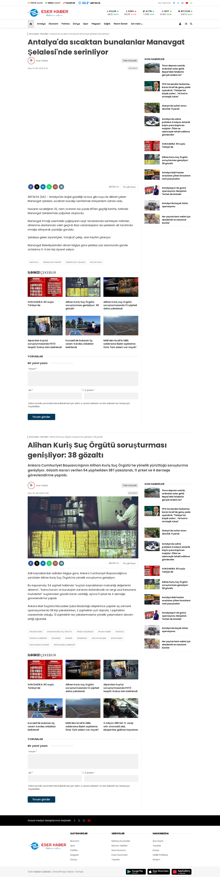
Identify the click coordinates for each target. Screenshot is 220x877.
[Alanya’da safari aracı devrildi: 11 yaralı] (152, 112)
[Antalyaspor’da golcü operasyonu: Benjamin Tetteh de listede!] (152, 194)
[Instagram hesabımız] (182, 2)
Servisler (136, 23)
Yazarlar (157, 845)
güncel (120, 631)
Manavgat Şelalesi (76, 262)
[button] (31, 24)
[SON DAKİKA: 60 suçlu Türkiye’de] (45, 287)
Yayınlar (115, 859)
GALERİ (37, 3)
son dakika (117, 638)
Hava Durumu (118, 850)
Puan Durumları (119, 854)
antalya (34, 262)
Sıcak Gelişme (99, 638)
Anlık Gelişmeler (85, 631)
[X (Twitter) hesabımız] (178, 2)
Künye (156, 850)
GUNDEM (56, 638)
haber (69, 638)
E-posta (90, 390)
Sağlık (107, 23)
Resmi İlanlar (121, 23)
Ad (30, 390)
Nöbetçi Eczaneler (120, 841)
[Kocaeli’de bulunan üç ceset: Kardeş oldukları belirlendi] (83, 326)
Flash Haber (105, 631)
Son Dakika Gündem (40, 645)
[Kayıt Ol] (180, 24)
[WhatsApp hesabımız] (191, 2)
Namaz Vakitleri (119, 845)
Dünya (76, 23)
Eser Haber (42, 60)
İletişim (156, 859)
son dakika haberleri (65, 645)
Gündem (133, 68)
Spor (85, 23)
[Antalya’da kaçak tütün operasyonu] (152, 209)
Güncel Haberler (39, 638)
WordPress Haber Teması (68, 871)
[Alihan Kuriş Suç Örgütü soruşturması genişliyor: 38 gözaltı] (83, 287)
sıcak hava (96, 262)
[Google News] (129, 187)
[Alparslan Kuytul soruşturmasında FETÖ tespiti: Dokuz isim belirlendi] (45, 326)
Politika (66, 23)
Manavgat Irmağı (53, 262)
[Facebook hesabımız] (174, 2)
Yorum (32, 368)
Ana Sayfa (158, 841)
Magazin (96, 23)
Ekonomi (53, 23)
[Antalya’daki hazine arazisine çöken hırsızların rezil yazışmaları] (152, 178)
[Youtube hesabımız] (187, 2)
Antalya (41, 23)
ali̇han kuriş (36, 631)
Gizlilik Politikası (160, 854)
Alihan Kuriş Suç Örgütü (60, 631)
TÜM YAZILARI (130, 60)
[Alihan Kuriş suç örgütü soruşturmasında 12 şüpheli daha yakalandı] (120, 287)
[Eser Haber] (48, 16)
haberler (82, 638)
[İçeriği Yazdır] (61, 186)
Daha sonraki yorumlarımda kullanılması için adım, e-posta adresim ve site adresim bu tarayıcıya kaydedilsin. (79, 405)
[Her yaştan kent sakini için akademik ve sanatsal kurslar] (152, 223)
